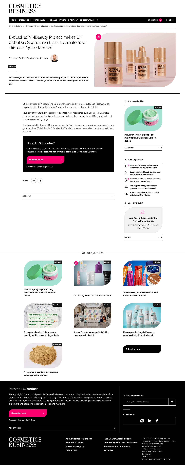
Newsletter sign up (75, 446)
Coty (72, 128)
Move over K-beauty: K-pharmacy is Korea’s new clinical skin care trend (144, 166)
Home (13, 20)
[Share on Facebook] (40, 180)
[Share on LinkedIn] (33, 180)
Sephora (60, 107)
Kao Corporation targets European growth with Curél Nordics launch (143, 187)
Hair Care (107, 262)
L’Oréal (39, 128)
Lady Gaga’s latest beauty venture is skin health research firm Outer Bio (145, 173)
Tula (29, 131)
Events (62, 20)
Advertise (108, 450)
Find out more (15, 428)
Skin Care (12, 66)
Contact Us (71, 450)
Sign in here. (48, 167)
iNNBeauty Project (47, 104)
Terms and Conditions (152, 459)
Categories (24, 20)
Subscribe (153, 20)
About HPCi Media (74, 443)
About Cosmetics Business (79, 439)
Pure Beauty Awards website (118, 439)
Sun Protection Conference (117, 446)
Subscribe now (36, 160)
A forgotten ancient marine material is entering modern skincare (144, 193)
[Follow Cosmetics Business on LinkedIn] (149, 421)
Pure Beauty (39, 20)
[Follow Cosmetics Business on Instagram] (142, 421)
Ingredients (57, 305)
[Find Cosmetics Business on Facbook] (157, 421)
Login (169, 20)
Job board (52, 20)
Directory (73, 20)
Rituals (110, 128)
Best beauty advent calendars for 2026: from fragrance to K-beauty (145, 180)
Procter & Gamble (52, 128)
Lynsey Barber (18, 58)
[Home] (10, 26)
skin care (54, 113)
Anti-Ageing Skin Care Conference (120, 443)
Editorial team (87, 20)
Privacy (166, 459)
